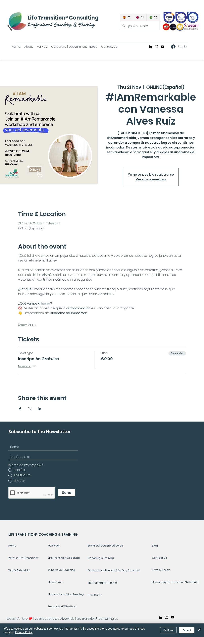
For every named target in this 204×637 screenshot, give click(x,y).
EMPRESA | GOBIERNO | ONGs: (106, 546)
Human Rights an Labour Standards (165, 582)
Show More (27, 325)
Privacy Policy (161, 570)
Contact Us (159, 558)
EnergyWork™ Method (62, 606)
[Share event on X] (30, 408)
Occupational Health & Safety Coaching (114, 570)
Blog (155, 546)
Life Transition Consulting (62, 17)
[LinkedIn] (150, 47)
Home (12, 546)
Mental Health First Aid (102, 583)
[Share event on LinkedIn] (39, 408)
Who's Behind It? (19, 570)
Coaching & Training (101, 558)
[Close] (199, 630)
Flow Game (55, 582)
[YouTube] (162, 47)
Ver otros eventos (151, 179)
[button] (42, 47)
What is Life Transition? (23, 558)
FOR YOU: (54, 546)
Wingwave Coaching (61, 570)
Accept (186, 630)
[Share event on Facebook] (20, 408)
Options (168, 630)
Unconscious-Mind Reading (66, 594)
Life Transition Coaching (64, 558)
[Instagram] (156, 47)
